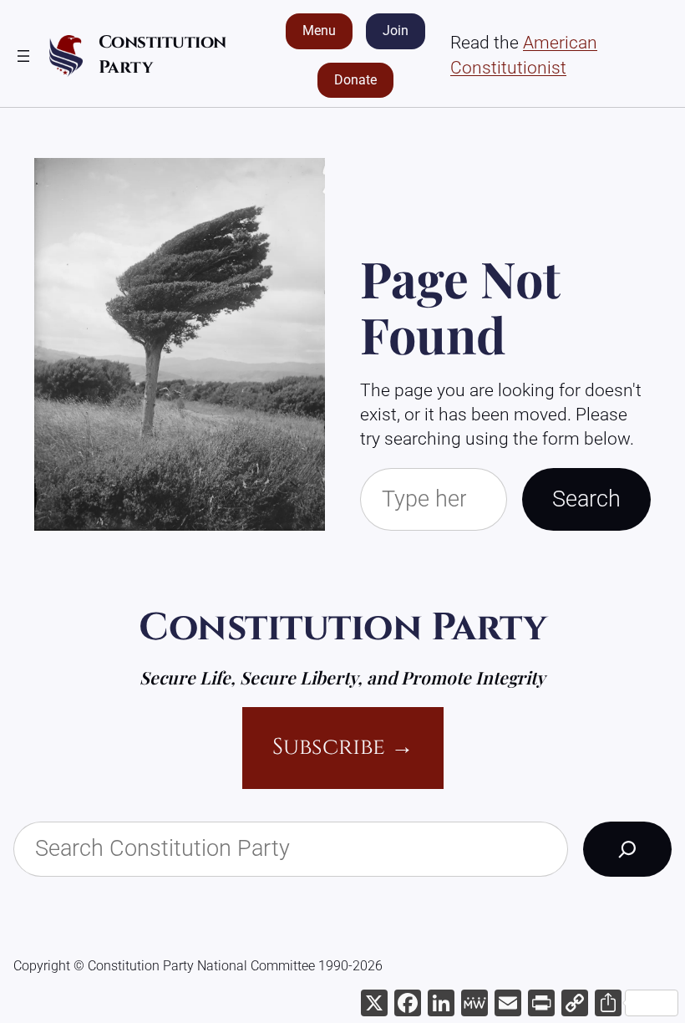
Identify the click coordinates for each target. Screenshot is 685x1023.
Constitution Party (342, 628)
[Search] (627, 849)
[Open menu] (23, 56)
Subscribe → (343, 747)
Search (586, 499)
